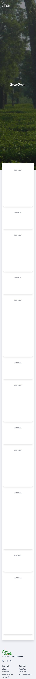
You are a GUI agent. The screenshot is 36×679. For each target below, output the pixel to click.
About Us (5, 669)
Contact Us (5, 677)
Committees (6, 672)
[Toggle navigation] (33, 5)
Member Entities (7, 674)
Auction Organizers (25, 674)
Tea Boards (22, 672)
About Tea (22, 669)
